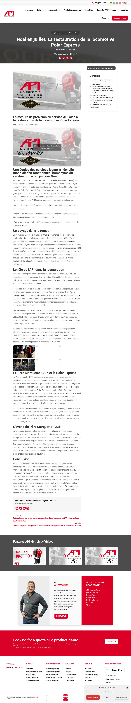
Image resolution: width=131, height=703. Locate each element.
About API (88, 680)
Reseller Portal (30, 674)
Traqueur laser (73, 33)
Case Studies (90, 597)
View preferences (121, 697)
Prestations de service (72, 10)
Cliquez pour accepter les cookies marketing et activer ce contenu (47, 147)
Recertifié (106, 18)
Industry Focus (91, 595)
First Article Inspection (53, 672)
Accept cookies (93, 697)
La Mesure (29, 10)
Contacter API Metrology (106, 10)
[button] (127, 688)
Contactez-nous (120, 18)
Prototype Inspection (52, 674)
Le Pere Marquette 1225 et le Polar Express (102, 101)
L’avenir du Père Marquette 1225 (102, 104)
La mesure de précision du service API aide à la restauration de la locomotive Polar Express (103, 82)
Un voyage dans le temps (99, 95)
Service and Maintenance (34, 672)
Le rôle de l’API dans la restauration (102, 98)
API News (88, 669)
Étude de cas (64, 33)
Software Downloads (32, 680)
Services (68, 669)
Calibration (41, 10)
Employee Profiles (92, 600)
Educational (90, 602)
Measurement (71, 674)
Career (88, 677)
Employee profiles (91, 674)
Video (88, 605)
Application (56, 33)
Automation (70, 680)
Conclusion (95, 107)
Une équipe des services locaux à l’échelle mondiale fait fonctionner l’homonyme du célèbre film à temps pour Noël (102, 90)
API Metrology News (93, 590)
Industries (89, 10)
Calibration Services (52, 680)
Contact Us (61, 616)
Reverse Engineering (52, 669)
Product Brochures (32, 677)
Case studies (89, 672)
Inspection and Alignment (54, 677)
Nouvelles (124, 10)
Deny (107, 697)
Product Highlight (92, 592)
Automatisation (55, 10)
